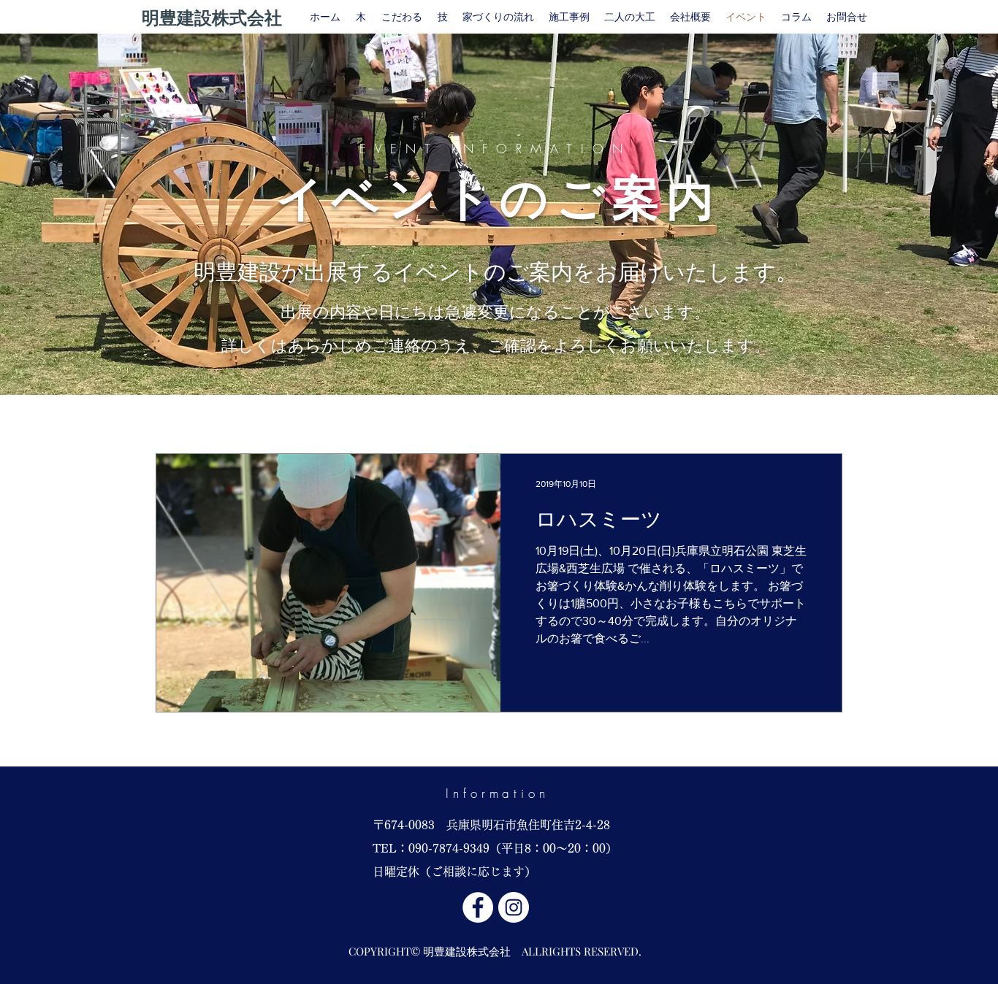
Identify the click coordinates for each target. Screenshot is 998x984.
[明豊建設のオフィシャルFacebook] (477, 907)
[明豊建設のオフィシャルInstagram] (513, 907)
